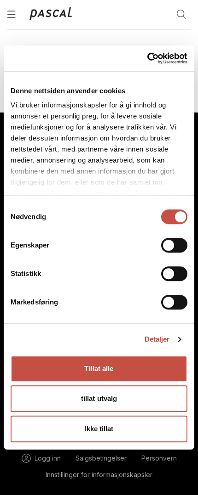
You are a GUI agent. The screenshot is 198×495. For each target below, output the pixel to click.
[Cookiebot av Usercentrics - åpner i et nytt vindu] (147, 58)
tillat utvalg (99, 398)
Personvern (159, 458)
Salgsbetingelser (101, 458)
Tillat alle (98, 368)
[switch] (174, 245)
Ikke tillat (98, 429)
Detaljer (157, 339)
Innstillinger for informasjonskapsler (99, 474)
